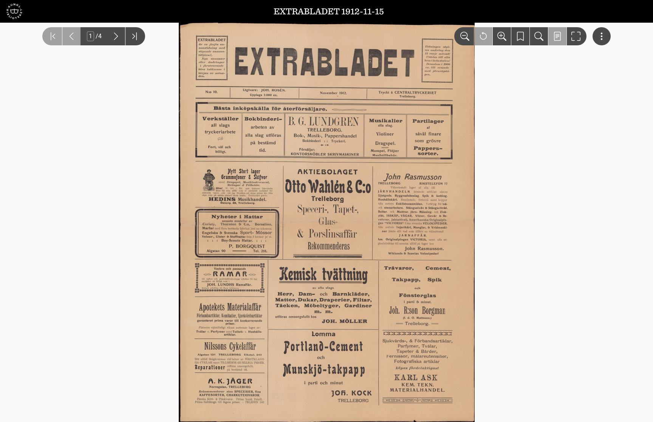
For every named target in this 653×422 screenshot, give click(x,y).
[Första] (52, 36)
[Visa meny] (602, 36)
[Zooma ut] (464, 36)
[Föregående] (71, 36)
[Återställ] (483, 36)
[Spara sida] (520, 36)
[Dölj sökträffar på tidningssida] (557, 36)
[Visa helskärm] (576, 36)
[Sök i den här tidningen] (539, 36)
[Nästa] (116, 36)
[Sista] (135, 36)
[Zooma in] (502, 36)
